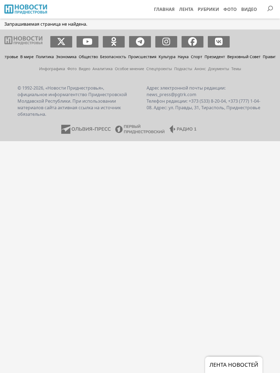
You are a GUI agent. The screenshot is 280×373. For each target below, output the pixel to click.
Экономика (66, 56)
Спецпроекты (159, 68)
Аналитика (102, 68)
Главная (164, 9)
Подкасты (183, 68)
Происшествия (142, 56)
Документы (218, 68)
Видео (249, 9)
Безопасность (113, 56)
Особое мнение (129, 68)
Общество (88, 56)
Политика (45, 56)
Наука (183, 56)
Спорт (196, 56)
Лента (186, 9)
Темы (236, 68)
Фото (230, 9)
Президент (215, 56)
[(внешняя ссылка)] (61, 41)
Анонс (200, 68)
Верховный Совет (244, 56)
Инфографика (52, 68)
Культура (167, 56)
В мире (27, 56)
